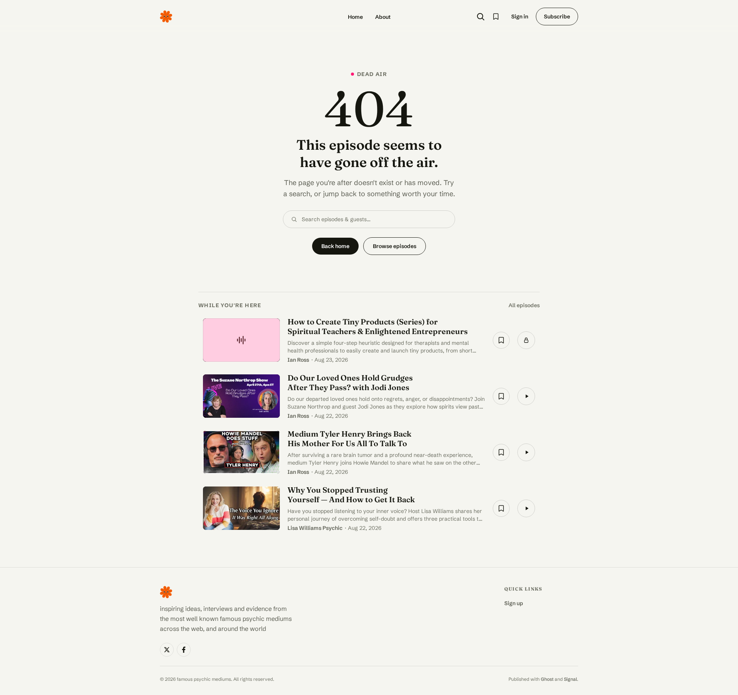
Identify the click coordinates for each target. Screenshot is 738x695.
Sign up (513, 603)
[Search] (480, 16)
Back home (335, 246)
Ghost (547, 679)
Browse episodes (394, 246)
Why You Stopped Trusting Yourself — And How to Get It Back (351, 494)
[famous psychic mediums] (166, 16)
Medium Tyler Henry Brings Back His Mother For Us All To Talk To (349, 438)
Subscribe (557, 16)
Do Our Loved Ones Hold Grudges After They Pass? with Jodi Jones (350, 382)
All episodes (524, 305)
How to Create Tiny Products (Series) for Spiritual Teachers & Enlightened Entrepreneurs (378, 326)
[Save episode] (501, 340)
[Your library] (496, 16)
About (383, 16)
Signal (570, 679)
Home (355, 16)
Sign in (519, 16)
